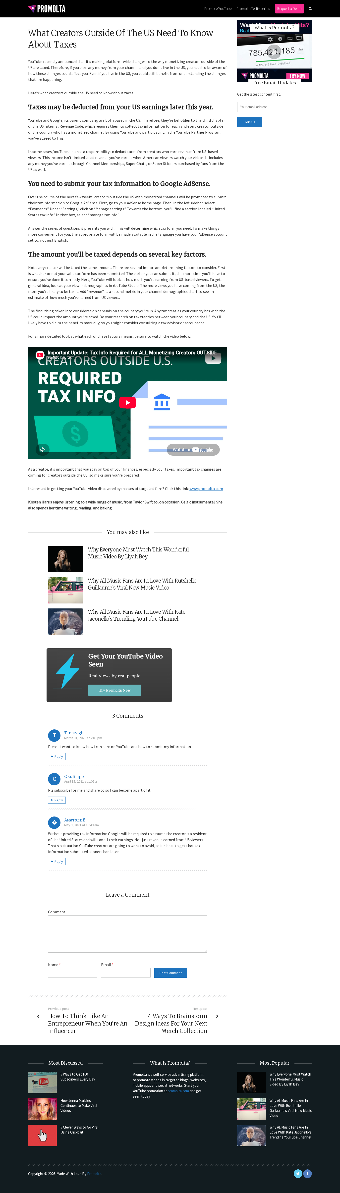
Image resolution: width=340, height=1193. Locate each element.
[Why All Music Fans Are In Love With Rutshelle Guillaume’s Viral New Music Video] (251, 1109)
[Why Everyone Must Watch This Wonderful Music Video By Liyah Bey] (251, 1082)
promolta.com (178, 1090)
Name (54, 964)
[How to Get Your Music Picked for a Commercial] (67, 671)
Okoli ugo (74, 776)
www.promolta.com (206, 488)
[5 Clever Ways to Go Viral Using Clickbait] (42, 1135)
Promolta (94, 1173)
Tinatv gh (74, 732)
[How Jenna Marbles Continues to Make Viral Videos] (42, 1109)
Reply (59, 756)
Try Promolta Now (115, 690)
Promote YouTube (217, 8)
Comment (56, 911)
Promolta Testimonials (253, 8)
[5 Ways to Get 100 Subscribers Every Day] (42, 1082)
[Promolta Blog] (46, 8)
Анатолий (75, 819)
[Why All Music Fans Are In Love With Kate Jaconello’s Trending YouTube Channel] (251, 1135)
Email (107, 964)
